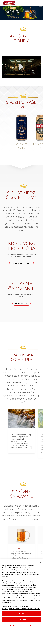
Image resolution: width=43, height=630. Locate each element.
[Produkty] (21, 13)
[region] (21, 594)
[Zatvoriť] (40, 562)
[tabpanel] (21, 132)
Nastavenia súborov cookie (21, 626)
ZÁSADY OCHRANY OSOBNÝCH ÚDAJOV (24, 609)
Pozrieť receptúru (21, 263)
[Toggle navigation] (39, 3)
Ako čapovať (21, 303)
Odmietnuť (21, 619)
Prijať (21, 613)
